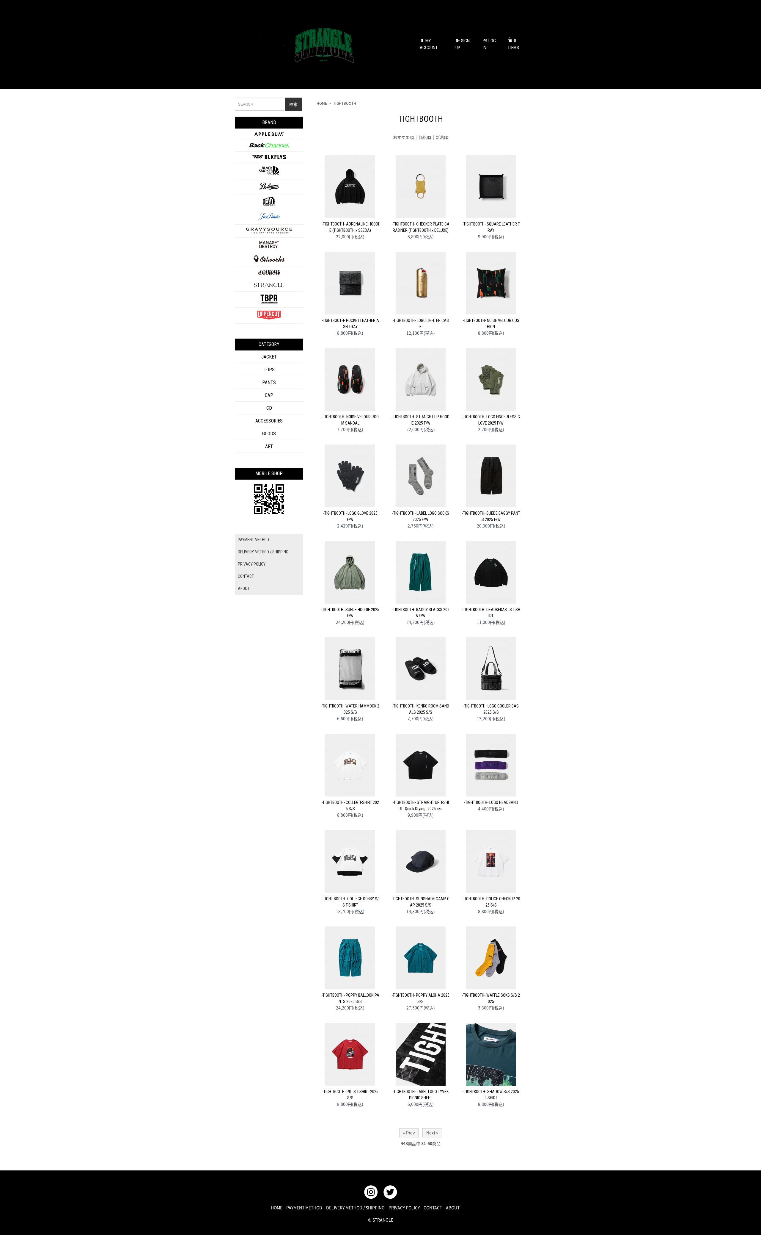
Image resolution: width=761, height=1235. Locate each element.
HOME (322, 103)
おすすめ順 (403, 137)
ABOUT (243, 588)
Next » (432, 1133)
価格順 (425, 137)
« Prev (409, 1133)
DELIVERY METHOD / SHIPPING (263, 552)
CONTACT (246, 576)
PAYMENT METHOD (253, 539)
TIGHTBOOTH (344, 103)
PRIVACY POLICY (251, 564)
